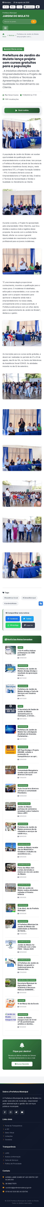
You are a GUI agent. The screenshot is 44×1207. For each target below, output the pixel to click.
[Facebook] (5, 1112)
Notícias (11, 35)
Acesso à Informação (13, 1157)
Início (4, 36)
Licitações (9, 1136)
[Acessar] (38, 6)
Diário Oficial (9, 1133)
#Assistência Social (11, 598)
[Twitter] (16, 1112)
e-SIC (7, 1129)
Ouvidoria (8, 1139)
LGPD (7, 1153)
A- (20, 7)
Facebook (14, 619)
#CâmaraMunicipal (29, 598)
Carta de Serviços (11, 1160)
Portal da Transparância (13, 1126)
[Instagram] (10, 1112)
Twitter (29, 619)
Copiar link (29, 625)
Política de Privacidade (13, 1164)
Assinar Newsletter (22, 1064)
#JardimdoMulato (10, 603)
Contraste (30, 7)
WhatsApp (14, 625)
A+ (7, 7)
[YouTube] (22, 1112)
